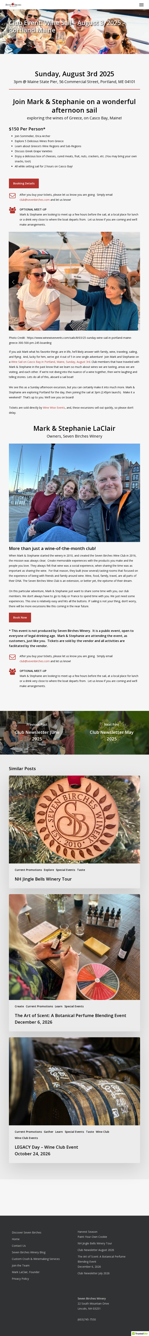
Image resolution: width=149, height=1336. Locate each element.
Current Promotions (28, 870)
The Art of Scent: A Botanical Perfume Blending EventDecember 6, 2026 (102, 1261)
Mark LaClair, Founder (26, 1272)
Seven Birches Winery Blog (28, 1252)
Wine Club (102, 1132)
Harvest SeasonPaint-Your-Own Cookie (92, 1234)
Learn (58, 1006)
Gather (27, 38)
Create (19, 1006)
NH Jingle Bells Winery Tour (95, 1243)
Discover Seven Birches (26, 1232)
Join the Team (20, 1265)
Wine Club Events (26, 1138)
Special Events (43, 38)
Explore (14, 38)
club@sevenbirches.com (35, 200)
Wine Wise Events (54, 407)
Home (16, 1239)
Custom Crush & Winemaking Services (36, 1259)
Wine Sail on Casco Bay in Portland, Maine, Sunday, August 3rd (50, 362)
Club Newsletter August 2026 (96, 1250)
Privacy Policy (20, 1278)
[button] (141, 5)
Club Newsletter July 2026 (94, 1273)
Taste (59, 38)
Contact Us (19, 1245)
